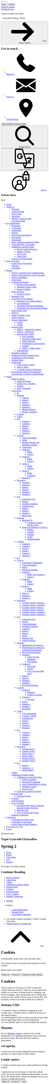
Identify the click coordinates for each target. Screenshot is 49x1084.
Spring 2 (25, 402)
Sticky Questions (24, 388)
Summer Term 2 (28, 761)
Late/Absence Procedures (22, 299)
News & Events (12, 261)
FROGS (14, 313)
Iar (18, 393)
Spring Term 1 (28, 754)
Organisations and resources (33, 343)
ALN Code (21, 254)
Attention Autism (29, 787)
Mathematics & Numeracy (33, 645)
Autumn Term (28, 506)
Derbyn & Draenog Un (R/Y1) (35, 527)
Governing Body (18, 221)
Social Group (27, 789)
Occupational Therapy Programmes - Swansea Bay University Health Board (27, 373)
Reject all (5, 975)
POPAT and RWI (29, 779)
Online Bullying (28, 341)
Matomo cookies (14, 1033)
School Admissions (19, 277)
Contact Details (17, 211)
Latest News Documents (21, 263)
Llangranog (26, 447)
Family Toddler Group (20, 315)
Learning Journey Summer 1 (33, 612)
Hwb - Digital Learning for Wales (25, 242)
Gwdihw (20, 414)
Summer (30, 534)
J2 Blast (20, 386)
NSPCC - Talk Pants (25, 332)
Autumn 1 (26, 421)
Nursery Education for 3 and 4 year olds (28, 275)
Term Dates (16, 280)
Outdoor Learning (34, 695)
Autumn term (27, 718)
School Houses (17, 801)
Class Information (29, 438)
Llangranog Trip (28, 499)
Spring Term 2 (28, 756)
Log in (9, 829)
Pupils (8, 376)
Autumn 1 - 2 (27, 768)
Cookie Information (19, 910)
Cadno (19, 417)
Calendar (15, 266)
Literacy (30, 454)
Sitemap (9, 901)
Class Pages (16, 391)
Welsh (24, 440)
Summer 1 (26, 405)
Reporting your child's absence (29, 301)
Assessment (16, 240)
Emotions (31, 692)
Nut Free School (23, 294)
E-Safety (15, 798)
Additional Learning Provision (29, 777)
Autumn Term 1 (28, 749)
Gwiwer (20, 435)
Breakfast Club (17, 296)
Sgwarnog (21, 480)
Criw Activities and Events (28, 812)
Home (8, 204)
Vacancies (15, 216)
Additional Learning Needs (22, 247)
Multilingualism (33, 539)
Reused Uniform (23, 289)
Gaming (25, 346)
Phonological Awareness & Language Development (33, 648)
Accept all (15, 975)
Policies (14, 233)
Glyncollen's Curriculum (21, 822)
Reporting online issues (31, 339)
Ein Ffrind (26, 709)
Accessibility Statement (21, 914)
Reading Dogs (17, 360)
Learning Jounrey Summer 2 (33, 614)
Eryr (18, 497)
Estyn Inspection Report (21, 235)
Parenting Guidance (19, 353)
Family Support (17, 318)
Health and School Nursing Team (25, 355)
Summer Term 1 (28, 758)
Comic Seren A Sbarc (25, 365)
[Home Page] (7, 9)
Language (31, 475)
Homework (26, 516)
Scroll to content (8, 7)
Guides (20, 322)
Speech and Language (31, 782)
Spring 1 (25, 400)
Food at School (17, 292)
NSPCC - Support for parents (29, 329)
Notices (25, 501)
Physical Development (31, 652)
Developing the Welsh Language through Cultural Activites (30, 806)
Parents (9, 270)
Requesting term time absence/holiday (32, 308)
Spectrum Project (24, 796)
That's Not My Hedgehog (33, 658)
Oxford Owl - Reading (26, 384)
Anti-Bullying (22, 351)
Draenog (20, 395)
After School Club (19, 310)
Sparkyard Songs (24, 381)
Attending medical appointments (30, 306)
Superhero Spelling (30, 504)
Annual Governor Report (21, 259)
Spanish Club (27, 638)
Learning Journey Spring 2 (33, 610)
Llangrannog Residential (32, 563)
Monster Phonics (29, 409)
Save (24, 1082)
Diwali (30, 669)
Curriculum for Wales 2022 (22, 820)
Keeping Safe (17, 327)
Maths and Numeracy (36, 574)
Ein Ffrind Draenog (30, 685)
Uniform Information (20, 282)
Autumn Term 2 (28, 751)
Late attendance (23, 303)
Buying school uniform (26, 285)
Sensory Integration (19, 320)
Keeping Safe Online (25, 334)
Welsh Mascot (28, 770)
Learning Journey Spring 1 (33, 607)
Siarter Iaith (16, 362)
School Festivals (28, 640)
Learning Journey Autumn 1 (33, 603)
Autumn (25, 398)
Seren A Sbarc (22, 367)
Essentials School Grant (26, 287)
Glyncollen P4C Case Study (23, 244)
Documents (16, 237)
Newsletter (15, 268)
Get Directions (12, 119)
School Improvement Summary (24, 824)
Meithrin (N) (27, 520)
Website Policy (17, 912)
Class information (29, 713)
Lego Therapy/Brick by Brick (34, 784)
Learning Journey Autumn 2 (33, 605)
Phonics (30, 530)
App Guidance (28, 336)
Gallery (14, 772)
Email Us (10, 97)
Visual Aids (21, 256)
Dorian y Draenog (29, 412)
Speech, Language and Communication (27, 273)
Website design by (18, 924)
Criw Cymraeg (17, 803)
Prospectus (15, 226)
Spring (30, 537)
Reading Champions (19, 815)
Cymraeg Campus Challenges (29, 369)
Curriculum (16, 228)
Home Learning (18, 379)
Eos (18, 419)
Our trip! (30, 699)
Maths (29, 452)
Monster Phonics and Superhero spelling (30, 443)
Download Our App (14, 827)
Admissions (16, 230)
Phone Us (10, 74)
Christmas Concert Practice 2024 (34, 524)
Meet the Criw (23, 810)
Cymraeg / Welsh (29, 716)
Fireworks (31, 666)
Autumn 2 (26, 424)
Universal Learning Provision (29, 791)
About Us (10, 207)
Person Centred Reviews (27, 249)
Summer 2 (26, 407)
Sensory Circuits (23, 252)
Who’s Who (16, 214)
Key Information (13, 223)
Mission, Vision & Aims (21, 219)
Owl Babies (32, 662)
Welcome (15, 209)
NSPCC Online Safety (31, 348)
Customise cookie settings (32, 975)
